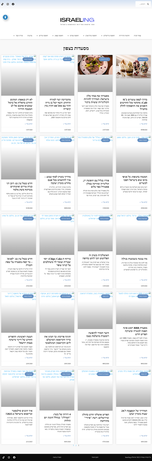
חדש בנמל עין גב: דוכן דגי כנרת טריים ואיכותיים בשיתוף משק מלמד (19, 186)
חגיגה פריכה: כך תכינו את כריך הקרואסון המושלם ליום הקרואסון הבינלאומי (57, 339)
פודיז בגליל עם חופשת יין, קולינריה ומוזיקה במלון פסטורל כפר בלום (96, 183)
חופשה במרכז (74, 36)
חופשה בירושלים (109, 36)
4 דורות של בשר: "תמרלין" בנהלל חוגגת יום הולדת (57, 417)
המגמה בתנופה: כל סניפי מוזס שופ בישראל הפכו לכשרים (134, 180)
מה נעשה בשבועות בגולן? (134, 258)
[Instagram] (8, 4)
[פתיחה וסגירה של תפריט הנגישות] (5, 17)
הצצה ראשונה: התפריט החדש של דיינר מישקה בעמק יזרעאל (20, 339)
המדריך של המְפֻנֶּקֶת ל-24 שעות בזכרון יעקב (134, 412)
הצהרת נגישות (57, 457)
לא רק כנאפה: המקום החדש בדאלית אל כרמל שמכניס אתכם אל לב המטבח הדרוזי (20, 104)
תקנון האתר (95, 457)
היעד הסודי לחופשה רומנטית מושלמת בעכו (97, 334)
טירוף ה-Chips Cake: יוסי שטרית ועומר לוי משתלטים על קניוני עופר (57, 262)
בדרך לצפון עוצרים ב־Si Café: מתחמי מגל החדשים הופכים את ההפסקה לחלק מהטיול (133, 104)
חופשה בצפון (59, 36)
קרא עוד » (143, 124)
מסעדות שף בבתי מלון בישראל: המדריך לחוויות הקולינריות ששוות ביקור (96, 99)
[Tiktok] (2, 4)
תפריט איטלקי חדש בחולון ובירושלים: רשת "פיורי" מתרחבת (95, 417)
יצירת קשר (19, 36)
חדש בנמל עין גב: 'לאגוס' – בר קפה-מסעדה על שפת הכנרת (19, 262)
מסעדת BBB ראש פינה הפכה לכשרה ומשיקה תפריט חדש (135, 331)
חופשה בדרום (43, 36)
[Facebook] (13, 4)
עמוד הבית (137, 36)
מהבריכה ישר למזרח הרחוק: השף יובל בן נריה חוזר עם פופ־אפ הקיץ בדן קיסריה (58, 104)
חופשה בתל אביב (91, 36)
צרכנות (29, 36)
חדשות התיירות (124, 36)
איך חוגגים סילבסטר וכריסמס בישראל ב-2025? (19, 412)
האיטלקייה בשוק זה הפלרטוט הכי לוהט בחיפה (96, 257)
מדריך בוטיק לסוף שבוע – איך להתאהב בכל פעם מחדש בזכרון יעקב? (58, 180)
